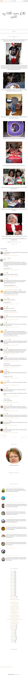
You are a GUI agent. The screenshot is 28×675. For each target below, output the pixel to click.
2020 (13, 579)
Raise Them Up (6, 420)
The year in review (14, 598)
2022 (13, 576)
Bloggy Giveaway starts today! (14, 487)
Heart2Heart (6, 258)
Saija (5, 369)
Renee (5, 315)
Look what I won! (14, 605)
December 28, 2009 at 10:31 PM (11, 255)
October (13, 626)
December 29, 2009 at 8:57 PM (11, 377)
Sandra (5, 388)
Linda (5, 278)
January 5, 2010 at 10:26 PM (10, 432)
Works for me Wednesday (14, 599)
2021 (13, 578)
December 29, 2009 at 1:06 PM (11, 345)
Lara (4, 322)
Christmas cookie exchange (14, 616)
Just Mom (5, 298)
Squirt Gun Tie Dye (11, 510)
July (13, 630)
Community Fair (10, 517)
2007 (13, 642)
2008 (13, 640)
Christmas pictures (16, 242)
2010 (13, 593)
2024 (13, 574)
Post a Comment (4, 435)
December (14, 596)
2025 (13, 572)
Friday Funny (9, 494)
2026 (13, 571)
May (14, 633)
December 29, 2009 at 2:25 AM (11, 295)
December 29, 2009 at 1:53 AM (11, 286)
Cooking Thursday (11, 525)
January (13, 639)
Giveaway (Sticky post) (14, 612)
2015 (13, 586)
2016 (13, 585)
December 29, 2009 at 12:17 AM (11, 269)
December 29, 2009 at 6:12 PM (11, 360)
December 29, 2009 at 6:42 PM (11, 367)
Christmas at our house (14, 609)
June (14, 632)
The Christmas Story (14, 603)
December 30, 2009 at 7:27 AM (11, 410)
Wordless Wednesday (11, 548)
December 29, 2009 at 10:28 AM (11, 336)
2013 (13, 589)
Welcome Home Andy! (14, 602)
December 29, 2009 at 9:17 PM (11, 385)
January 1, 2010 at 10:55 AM (10, 425)
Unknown (5, 380)
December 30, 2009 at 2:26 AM (11, 402)
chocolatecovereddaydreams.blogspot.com (12, 289)
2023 (13, 575)
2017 (13, 584)
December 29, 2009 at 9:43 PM (11, 396)
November (14, 625)
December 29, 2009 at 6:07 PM (11, 353)
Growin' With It (6, 339)
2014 (13, 588)
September (14, 627)
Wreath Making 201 (14, 623)
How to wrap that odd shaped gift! (15, 502)
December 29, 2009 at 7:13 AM (11, 303)
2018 (13, 582)
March (14, 636)
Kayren (5, 413)
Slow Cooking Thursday (12, 532)
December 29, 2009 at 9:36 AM (11, 319)
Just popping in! (10, 540)
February (13, 637)
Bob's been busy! (14, 620)
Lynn (4, 428)
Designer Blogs (17, 674)
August (13, 629)
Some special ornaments (14, 608)
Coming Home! (14, 613)
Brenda (5, 272)
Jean (5, 250)
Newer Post (24, 437)
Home (14, 31)
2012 (13, 591)
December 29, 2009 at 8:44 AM (11, 312)
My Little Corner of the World (14, 15)
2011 (13, 592)
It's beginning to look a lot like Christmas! (14, 619)
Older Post (4, 437)
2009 (13, 595)
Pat (4, 329)
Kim (4, 356)
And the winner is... (14, 610)
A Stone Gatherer (7, 405)
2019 (13, 581)
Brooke (5, 306)
